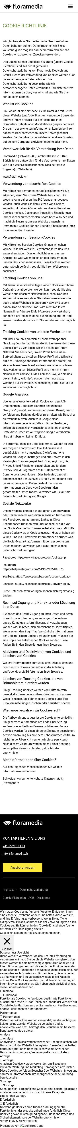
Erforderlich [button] (7, 1099)
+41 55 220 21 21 (14, 846)
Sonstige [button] (5, 1081)
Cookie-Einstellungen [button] (13, 933)
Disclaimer (43, 897)
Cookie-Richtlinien (14, 897)
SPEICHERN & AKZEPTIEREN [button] (18, 1121)
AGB (31, 897)
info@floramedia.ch (15, 853)
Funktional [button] (7, 991)
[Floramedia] (23, 822)
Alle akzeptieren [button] (38, 933)
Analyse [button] (5, 1034)
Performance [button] (8, 1012)
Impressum (10, 889)
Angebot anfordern (22, 867)
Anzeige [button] (5, 1056)
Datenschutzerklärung (34, 889)
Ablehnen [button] (54, 933)
